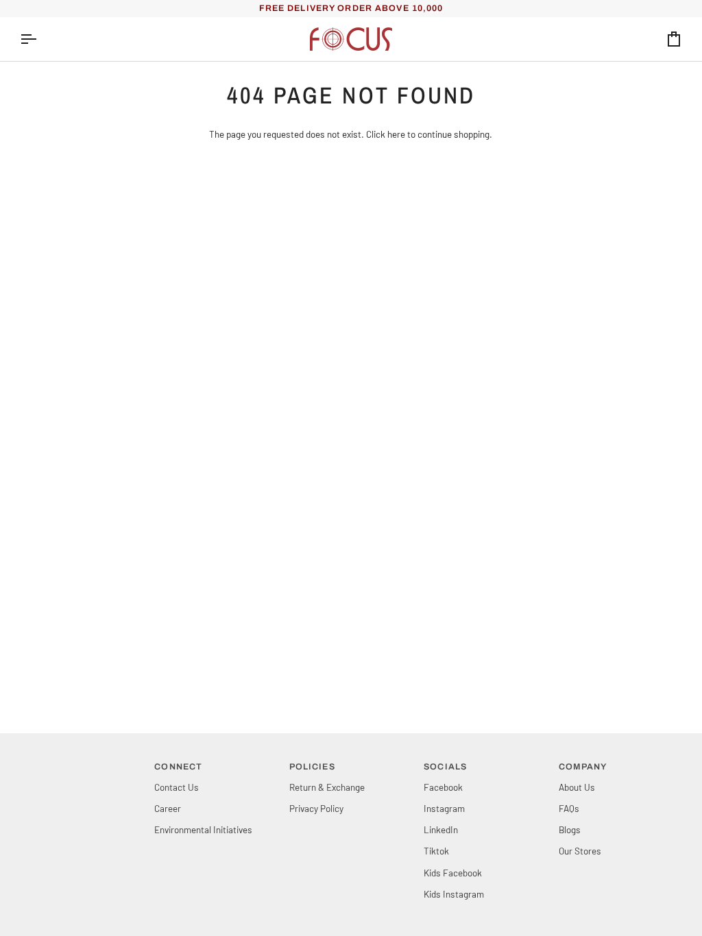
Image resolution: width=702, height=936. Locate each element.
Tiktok (436, 851)
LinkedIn (441, 829)
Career (167, 808)
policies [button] (312, 767)
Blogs (570, 829)
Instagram (444, 808)
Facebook (443, 787)
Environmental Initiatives (203, 829)
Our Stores (580, 851)
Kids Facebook (453, 872)
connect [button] (178, 767)
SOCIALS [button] (445, 767)
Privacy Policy (316, 808)
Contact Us (176, 787)
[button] (81, 764)
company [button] (583, 767)
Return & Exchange (327, 787)
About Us (577, 787)
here (396, 134)
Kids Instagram (454, 894)
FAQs (569, 808)
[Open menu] (40, 39)
